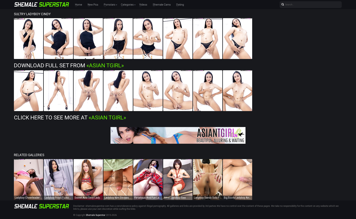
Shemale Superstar (95, 215)
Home (78, 4)
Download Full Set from (69, 65)
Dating (180, 4)
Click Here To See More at (70, 117)
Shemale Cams (162, 4)
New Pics (93, 4)
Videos (143, 4)
